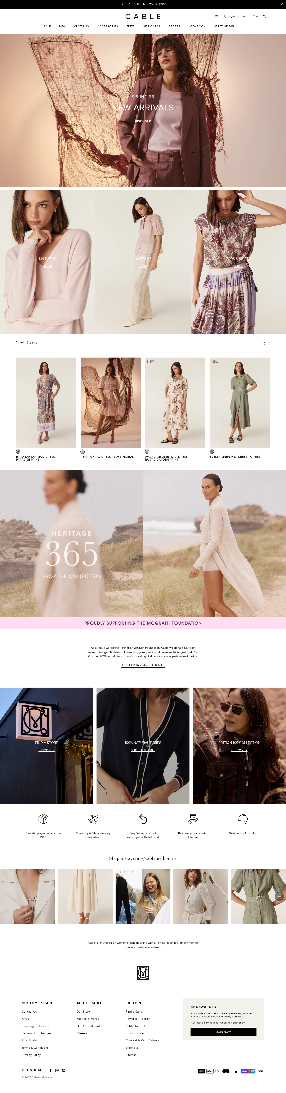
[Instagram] (57, 1070)
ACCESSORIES (107, 29)
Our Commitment (88, 1026)
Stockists (132, 1048)
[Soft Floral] (82, 451)
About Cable (89, 1003)
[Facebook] (50, 1070)
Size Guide (29, 1040)
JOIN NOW (223, 1032)
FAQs (25, 1019)
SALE (47, 29)
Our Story (83, 1011)
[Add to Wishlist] (74, 459)
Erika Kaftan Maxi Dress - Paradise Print (36, 458)
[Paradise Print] (18, 451)
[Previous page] (264, 343)
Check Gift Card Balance (142, 1040)
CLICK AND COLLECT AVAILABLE (143, 4)
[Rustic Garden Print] (147, 451)
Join (244, 16)
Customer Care (37, 1003)
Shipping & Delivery (35, 1026)
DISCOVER (143, 121)
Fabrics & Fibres (88, 1019)
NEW (62, 29)
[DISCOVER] (46, 746)
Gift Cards (151, 29)
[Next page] (269, 343)
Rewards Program (138, 1019)
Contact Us (29, 1011)
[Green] (211, 451)
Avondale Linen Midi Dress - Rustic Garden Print (167, 458)
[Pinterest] (63, 1070)
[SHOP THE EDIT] (143, 746)
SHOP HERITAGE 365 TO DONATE (143, 665)
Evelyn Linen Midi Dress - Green (235, 457)
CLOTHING (81, 29)
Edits (130, 26)
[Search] (264, 16)
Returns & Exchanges (37, 1033)
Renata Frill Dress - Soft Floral (107, 457)
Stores (174, 29)
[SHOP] (47, 262)
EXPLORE (134, 1003)
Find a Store (134, 1011)
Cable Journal (135, 1026)
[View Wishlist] (216, 16)
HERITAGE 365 (224, 29)
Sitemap (131, 1055)
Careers (82, 1033)
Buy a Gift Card (136, 1033)
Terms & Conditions (35, 1048)
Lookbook (197, 29)
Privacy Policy (31, 1055)
